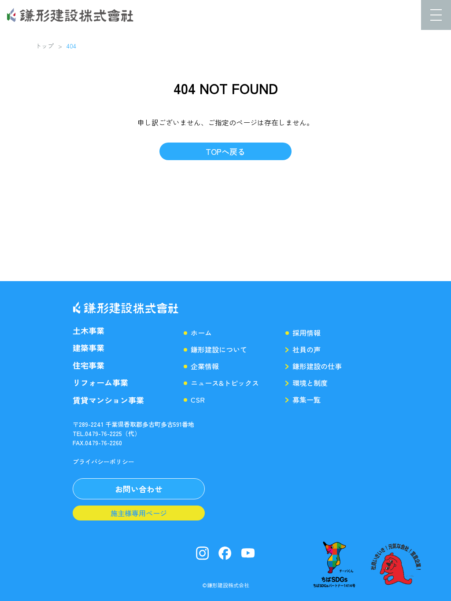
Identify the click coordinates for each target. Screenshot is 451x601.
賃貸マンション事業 (108, 400)
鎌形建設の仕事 (317, 366)
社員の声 (306, 349)
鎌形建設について (219, 349)
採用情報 (306, 332)
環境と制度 (310, 382)
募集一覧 (306, 399)
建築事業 (88, 348)
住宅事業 (88, 365)
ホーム (201, 332)
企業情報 (205, 366)
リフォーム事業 (100, 382)
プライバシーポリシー (103, 461)
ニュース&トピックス (225, 382)
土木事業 (88, 331)
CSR (198, 399)
